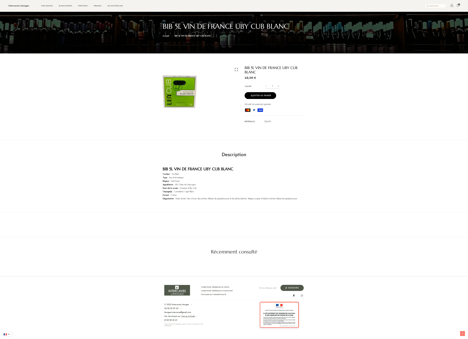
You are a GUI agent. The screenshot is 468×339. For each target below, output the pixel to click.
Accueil (166, 35)
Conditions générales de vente (215, 287)
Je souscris (292, 287)
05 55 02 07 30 (171, 308)
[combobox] (436, 6)
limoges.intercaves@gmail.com (177, 312)
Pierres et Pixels (188, 316)
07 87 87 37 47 (170, 320)
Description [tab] (234, 154)
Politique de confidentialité (213, 294)
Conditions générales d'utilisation (217, 291)
